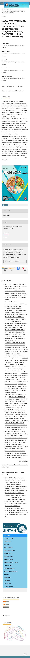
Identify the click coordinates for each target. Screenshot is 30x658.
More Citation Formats (12, 261)
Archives (9, 9)
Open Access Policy (9, 568)
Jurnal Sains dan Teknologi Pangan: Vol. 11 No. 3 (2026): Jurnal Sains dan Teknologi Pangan (16, 455)
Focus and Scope (8, 538)
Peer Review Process (9, 550)
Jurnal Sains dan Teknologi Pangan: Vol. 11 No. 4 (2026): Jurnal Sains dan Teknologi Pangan (16, 297)
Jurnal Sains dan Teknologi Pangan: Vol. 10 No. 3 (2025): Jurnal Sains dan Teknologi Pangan (16, 405)
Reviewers (6, 544)
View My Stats (6, 615)
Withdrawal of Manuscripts (11, 571)
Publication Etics (8, 553)
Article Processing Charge (11, 562)
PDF (5, 205)
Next (25, 461)
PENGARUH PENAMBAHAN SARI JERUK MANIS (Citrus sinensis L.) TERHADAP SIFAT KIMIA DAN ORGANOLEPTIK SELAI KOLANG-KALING (16, 328)
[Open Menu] (1, 3)
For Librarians (7, 583)
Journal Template (8, 586)
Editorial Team (7, 541)
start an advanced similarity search (18, 465)
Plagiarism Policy (8, 556)
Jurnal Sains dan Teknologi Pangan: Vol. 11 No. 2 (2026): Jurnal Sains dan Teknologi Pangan (16, 427)
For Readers (7, 577)
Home (3, 9)
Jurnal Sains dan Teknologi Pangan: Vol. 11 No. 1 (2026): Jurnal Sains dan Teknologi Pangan (15, 319)
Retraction (6, 574)
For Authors (7, 580)
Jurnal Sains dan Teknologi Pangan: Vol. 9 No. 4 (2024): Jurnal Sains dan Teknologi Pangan (16, 351)
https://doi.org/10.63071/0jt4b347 (14, 86)
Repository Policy (8, 559)
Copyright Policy (8, 565)
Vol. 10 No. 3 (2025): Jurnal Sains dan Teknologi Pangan (13, 12)
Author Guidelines (8, 547)
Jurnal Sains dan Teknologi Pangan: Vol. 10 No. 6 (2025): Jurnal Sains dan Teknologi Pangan (15, 334)
